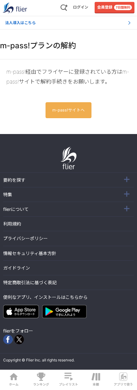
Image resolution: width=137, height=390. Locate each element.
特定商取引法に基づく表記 (30, 282)
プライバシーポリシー (25, 238)
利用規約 (12, 223)
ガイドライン (16, 268)
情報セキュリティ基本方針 (29, 253)
